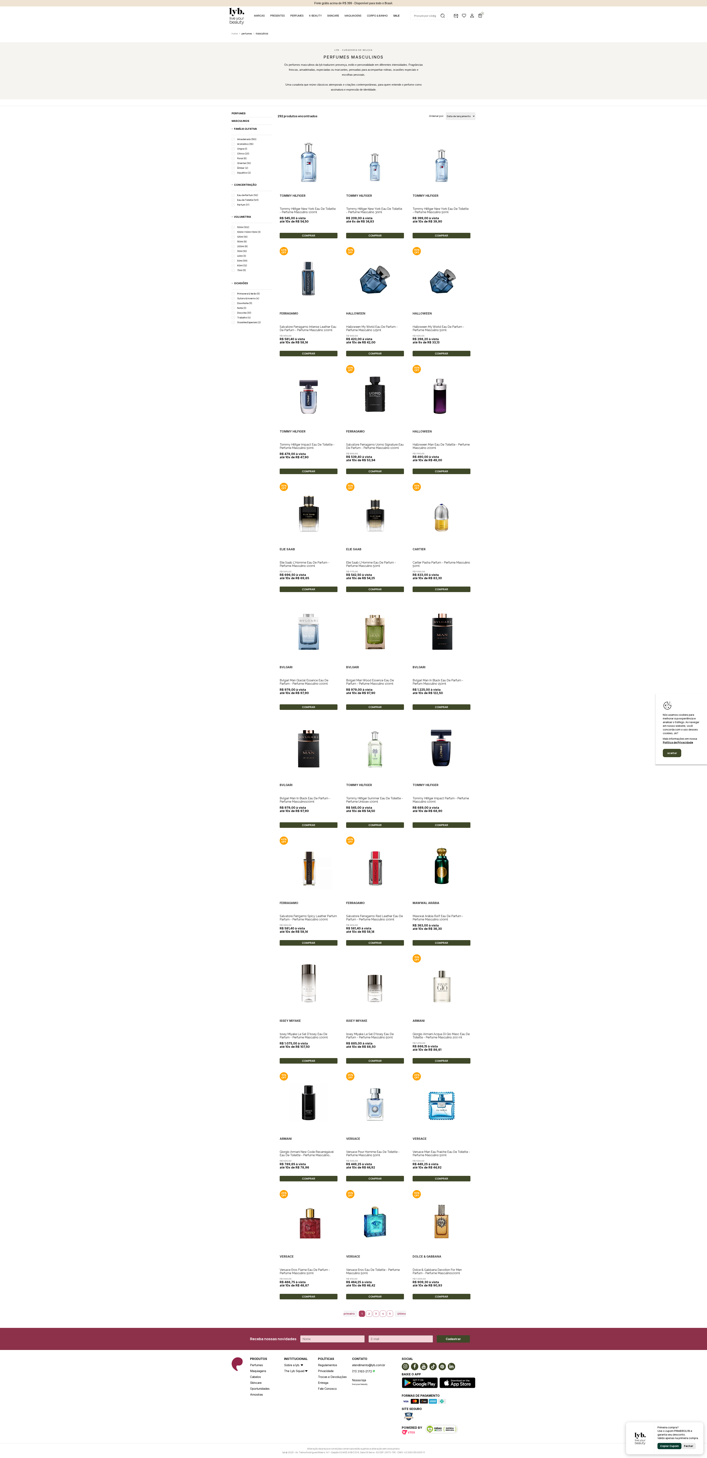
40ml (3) (241, 255)
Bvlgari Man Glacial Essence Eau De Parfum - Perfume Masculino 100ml (304, 682)
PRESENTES (277, 15)
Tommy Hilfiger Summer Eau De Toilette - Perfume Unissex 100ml (374, 800)
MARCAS (259, 15)
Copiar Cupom (669, 1446)
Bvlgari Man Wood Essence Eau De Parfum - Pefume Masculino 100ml (370, 682)
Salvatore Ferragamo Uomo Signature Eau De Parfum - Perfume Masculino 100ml (375, 446)
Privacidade (326, 1371)
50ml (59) (242, 260)
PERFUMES (297, 15)
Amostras (256, 1394)
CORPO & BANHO (377, 15)
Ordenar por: (436, 116)
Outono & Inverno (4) (248, 298)
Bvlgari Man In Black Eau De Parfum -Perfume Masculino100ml (305, 800)
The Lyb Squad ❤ (295, 1371)
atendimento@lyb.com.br (368, 1365)
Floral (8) (242, 158)
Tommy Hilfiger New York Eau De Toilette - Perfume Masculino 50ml (441, 210)
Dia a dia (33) (244, 312)
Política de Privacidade (678, 742)
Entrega (323, 1383)
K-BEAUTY (315, 15)
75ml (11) (241, 270)
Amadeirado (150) (246, 139)
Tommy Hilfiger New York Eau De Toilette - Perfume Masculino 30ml (374, 210)
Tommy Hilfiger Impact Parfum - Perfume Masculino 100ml (441, 800)
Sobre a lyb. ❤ (293, 1365)
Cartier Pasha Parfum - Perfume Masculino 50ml (441, 564)
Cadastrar (453, 1339)
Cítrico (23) (243, 153)
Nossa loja (359, 1380)
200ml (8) (242, 246)
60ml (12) (242, 265)
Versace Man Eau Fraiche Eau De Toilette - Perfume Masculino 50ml (441, 1153)
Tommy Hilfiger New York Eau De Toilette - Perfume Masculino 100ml (308, 210)
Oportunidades (260, 1388)
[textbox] (428, 15)
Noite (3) (241, 308)
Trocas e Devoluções (332, 1377)
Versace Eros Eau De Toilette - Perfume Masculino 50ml (373, 1271)
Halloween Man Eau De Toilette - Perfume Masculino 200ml (441, 446)
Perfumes (247, 33)
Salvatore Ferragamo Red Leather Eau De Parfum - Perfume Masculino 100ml (374, 917)
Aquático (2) (244, 172)
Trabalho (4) (244, 317)
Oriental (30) (244, 163)
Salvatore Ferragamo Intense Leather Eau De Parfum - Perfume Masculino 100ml (308, 328)
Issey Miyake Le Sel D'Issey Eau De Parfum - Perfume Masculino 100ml (304, 1035)
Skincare (256, 1383)
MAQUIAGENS (353, 15)
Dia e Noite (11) (244, 303)
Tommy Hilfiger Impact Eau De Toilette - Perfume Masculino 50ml (307, 446)
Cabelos (255, 1377)
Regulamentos (327, 1365)
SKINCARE (333, 15)
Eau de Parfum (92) (247, 195)
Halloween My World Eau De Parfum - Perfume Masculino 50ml (438, 328)
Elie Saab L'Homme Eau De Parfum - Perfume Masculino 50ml (371, 564)
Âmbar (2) (242, 168)
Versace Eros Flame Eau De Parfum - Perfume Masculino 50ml (305, 1271)
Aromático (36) (245, 144)
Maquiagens (258, 1371)
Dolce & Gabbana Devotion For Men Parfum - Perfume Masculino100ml (437, 1271)
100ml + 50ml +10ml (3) (249, 232)
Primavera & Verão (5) (248, 293)
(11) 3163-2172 (362, 1371)
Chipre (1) (242, 148)
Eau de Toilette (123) (248, 200)
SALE (396, 15)
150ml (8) (242, 241)
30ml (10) (242, 251)
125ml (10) (242, 236)
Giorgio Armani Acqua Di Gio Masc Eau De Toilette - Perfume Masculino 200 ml (441, 1035)
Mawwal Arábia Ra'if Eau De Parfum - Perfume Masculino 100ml (438, 917)
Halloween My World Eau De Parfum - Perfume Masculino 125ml (372, 328)
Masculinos (262, 33)
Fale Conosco (327, 1388)
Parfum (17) (243, 204)
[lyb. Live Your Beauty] (236, 15)
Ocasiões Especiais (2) (249, 322)
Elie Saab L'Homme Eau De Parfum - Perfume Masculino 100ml (304, 564)
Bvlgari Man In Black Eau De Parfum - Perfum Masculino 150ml (438, 682)
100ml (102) (243, 227)
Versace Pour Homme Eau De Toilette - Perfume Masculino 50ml (373, 1153)
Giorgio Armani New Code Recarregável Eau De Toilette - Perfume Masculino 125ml (307, 1155)
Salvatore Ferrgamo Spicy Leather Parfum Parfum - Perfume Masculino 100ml (308, 917)
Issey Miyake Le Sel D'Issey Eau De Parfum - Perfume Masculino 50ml (370, 1035)
